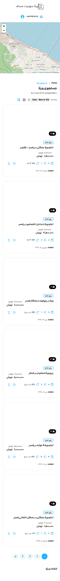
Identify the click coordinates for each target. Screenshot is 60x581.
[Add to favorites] (14, 163)
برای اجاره (48, 142)
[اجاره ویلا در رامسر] (30, 6)
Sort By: (53, 100)
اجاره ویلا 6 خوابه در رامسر (41, 445)
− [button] (4, 30)
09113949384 (32, 16)
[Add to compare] (9, 163)
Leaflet (33, 72)
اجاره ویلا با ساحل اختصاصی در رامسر (35, 224)
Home (54, 83)
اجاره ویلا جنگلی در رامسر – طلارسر (36, 147)
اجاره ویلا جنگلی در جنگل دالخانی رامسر (33, 517)
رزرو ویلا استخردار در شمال (41, 373)
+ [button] (4, 26)
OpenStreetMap (44, 72)
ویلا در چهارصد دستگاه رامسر (39, 301)
